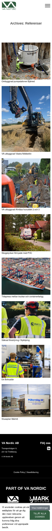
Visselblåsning (33, 472)
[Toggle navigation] (48, 7)
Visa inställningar (40, 507)
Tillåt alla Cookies (39, 515)
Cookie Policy (19, 472)
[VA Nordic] (9, 5)
